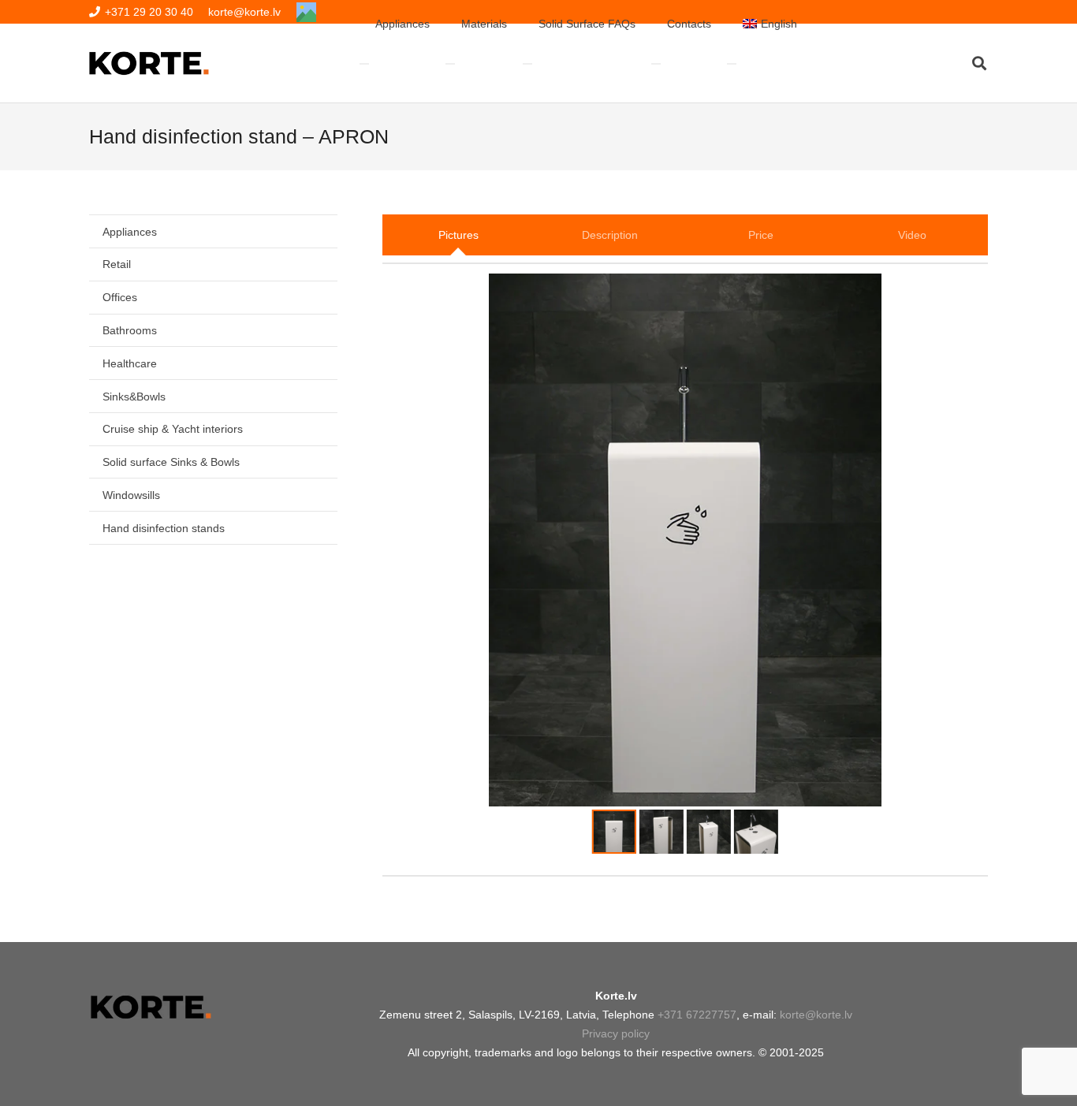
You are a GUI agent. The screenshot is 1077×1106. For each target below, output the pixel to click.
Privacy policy (616, 1033)
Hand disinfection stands (163, 528)
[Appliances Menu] (364, 64)
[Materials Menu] (450, 64)
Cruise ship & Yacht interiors (172, 429)
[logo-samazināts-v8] (149, 63)
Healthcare (129, 363)
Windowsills (131, 495)
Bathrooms (129, 330)
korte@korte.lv (816, 1014)
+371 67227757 (697, 1014)
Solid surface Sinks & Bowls (171, 462)
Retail (116, 264)
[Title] (306, 12)
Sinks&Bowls (134, 396)
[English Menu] (731, 64)
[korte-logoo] (150, 1007)
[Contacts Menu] (656, 64)
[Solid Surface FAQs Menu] (527, 64)
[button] (979, 63)
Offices (119, 297)
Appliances (129, 231)
